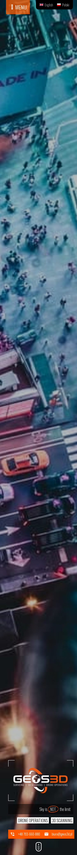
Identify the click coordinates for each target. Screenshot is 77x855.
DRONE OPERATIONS (33, 820)
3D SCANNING (62, 820)
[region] (38, 427)
